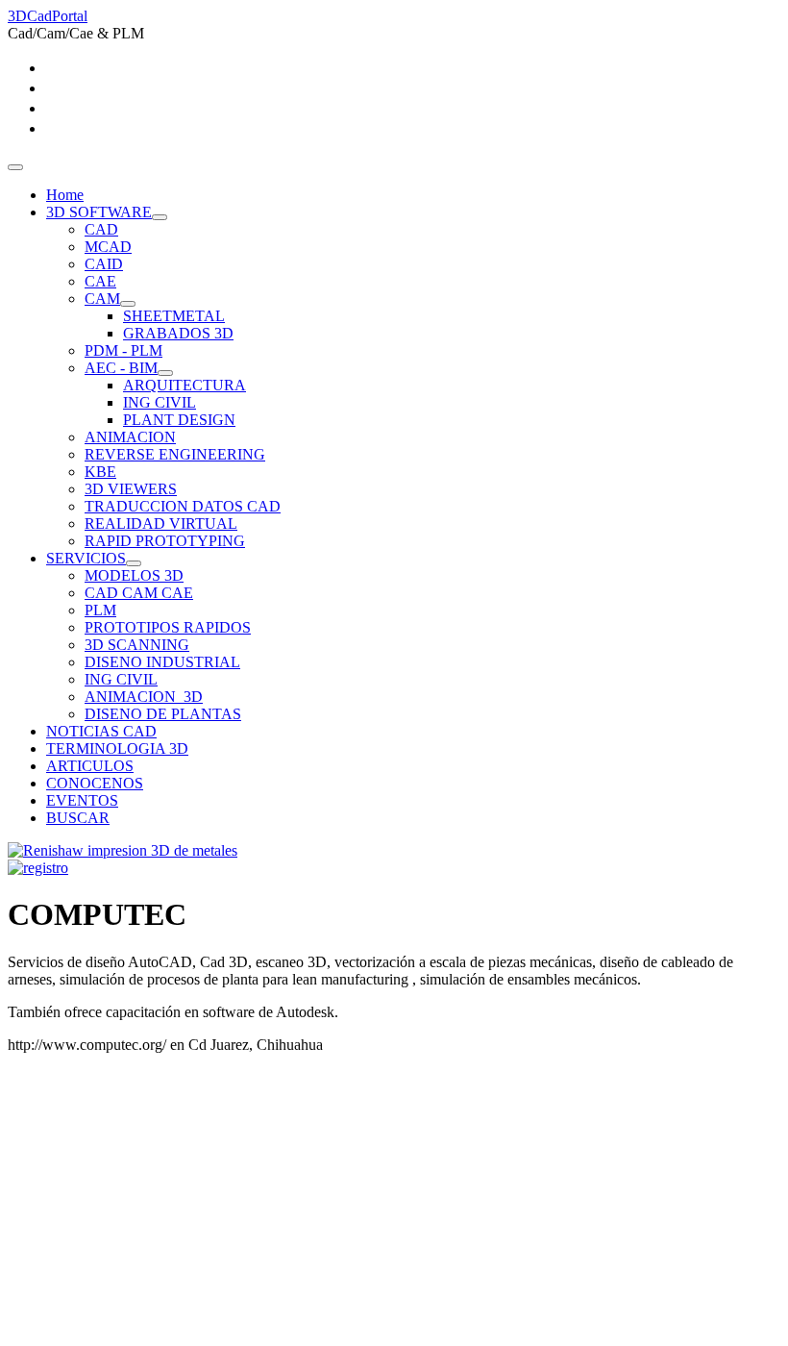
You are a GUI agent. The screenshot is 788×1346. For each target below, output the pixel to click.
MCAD (108, 246)
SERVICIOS (86, 558)
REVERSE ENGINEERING (175, 454)
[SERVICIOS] (133, 563)
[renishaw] (122, 850)
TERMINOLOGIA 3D (117, 748)
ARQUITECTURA (184, 385)
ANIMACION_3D (144, 696)
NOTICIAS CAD (101, 731)
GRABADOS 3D (178, 333)
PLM (100, 610)
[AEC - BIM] (165, 373)
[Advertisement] (394, 1203)
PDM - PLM (123, 350)
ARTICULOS (90, 766)
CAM (102, 298)
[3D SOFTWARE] (159, 217)
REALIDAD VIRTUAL (161, 523)
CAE (100, 281)
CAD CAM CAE (139, 593)
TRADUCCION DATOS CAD (183, 506)
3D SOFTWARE (99, 212)
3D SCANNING (137, 644)
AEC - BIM (121, 368)
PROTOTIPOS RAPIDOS (168, 627)
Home (65, 195)
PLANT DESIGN (179, 419)
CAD (101, 229)
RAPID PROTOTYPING (165, 541)
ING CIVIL (159, 402)
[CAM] (127, 304)
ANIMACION (130, 437)
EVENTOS (82, 800)
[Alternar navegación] (15, 167)
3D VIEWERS (131, 489)
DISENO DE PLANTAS (163, 714)
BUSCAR (78, 818)
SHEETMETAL (174, 316)
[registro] (38, 868)
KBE (100, 471)
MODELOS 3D (134, 575)
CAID (104, 264)
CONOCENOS (94, 783)
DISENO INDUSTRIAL (162, 662)
